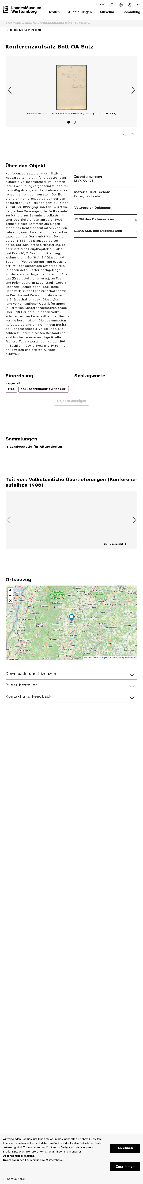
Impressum (11, 1160)
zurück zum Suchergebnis (25, 30)
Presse (100, 4)
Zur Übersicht (113, 544)
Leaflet (92, 657)
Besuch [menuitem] (54, 12)
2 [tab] (75, 122)
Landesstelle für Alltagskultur (36, 447)
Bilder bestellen (22, 685)
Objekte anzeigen (71, 401)
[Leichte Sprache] (121, 5)
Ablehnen (125, 1148)
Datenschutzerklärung (18, 1155)
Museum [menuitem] (107, 12)
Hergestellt (13, 383)
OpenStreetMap (113, 657)
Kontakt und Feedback (28, 696)
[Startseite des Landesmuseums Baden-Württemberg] (22, 14)
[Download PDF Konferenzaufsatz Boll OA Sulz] (124, 134)
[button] (71, 618)
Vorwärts (133, 90)
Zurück (10, 90)
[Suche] (112, 5)
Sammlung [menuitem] (131, 12)
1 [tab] (69, 122)
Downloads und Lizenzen (31, 674)
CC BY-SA (108, 113)
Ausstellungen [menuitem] (80, 12)
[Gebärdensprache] (130, 5)
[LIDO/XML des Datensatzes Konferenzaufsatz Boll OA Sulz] (136, 231)
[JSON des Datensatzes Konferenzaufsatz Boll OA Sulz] (136, 220)
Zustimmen (125, 1167)
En (138, 4)
